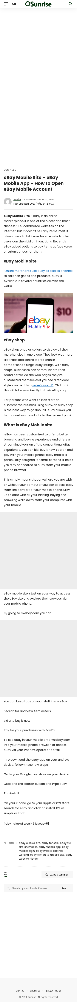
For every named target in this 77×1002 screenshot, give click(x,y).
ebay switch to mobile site (47, 855)
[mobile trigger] (7, 3)
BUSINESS (10, 170)
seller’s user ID (42, 385)
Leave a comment (60, 874)
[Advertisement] (38, 46)
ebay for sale (50, 843)
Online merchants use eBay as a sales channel (38, 271)
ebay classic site (29, 843)
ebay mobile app (50, 847)
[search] (70, 4)
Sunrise (17, 199)
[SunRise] (39, 4)
